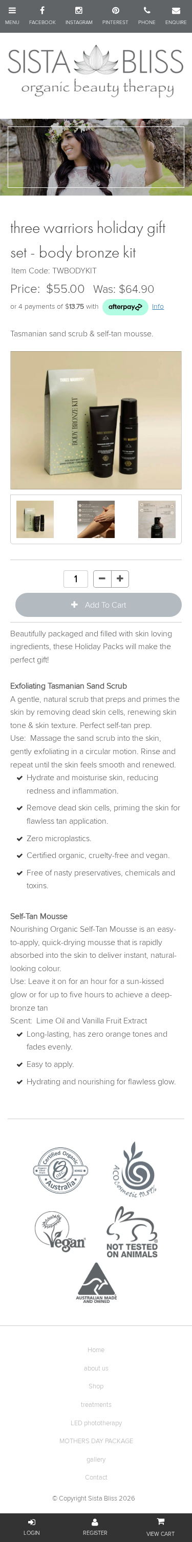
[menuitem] (96, 1350)
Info (158, 306)
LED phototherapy (96, 1423)
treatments (96, 1405)
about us (96, 1368)
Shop (96, 1386)
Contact (96, 1477)
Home (96, 1350)
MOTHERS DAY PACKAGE (96, 1441)
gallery (96, 1460)
